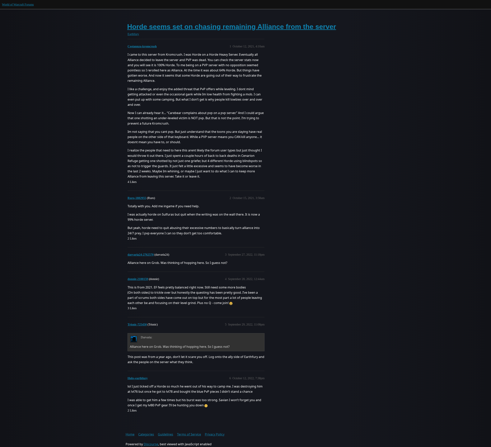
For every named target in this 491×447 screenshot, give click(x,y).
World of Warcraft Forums (18, 4)
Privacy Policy (214, 434)
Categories (146, 434)
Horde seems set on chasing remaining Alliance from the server (231, 27)
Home (130, 434)
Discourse (151, 444)
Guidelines (165, 434)
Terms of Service (189, 434)
